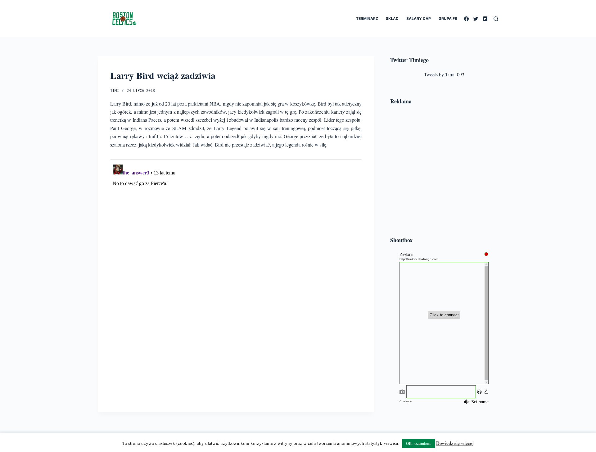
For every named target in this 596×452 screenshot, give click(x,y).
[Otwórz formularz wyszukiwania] (496, 18)
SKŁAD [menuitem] (392, 18)
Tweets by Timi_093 (444, 74)
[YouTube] (485, 18)
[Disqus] (236, 239)
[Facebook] (466, 18)
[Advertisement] (444, 171)
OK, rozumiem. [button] (418, 443)
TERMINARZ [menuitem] (367, 18)
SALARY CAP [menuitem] (418, 18)
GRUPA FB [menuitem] (448, 18)
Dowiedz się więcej (455, 443)
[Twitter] (475, 18)
